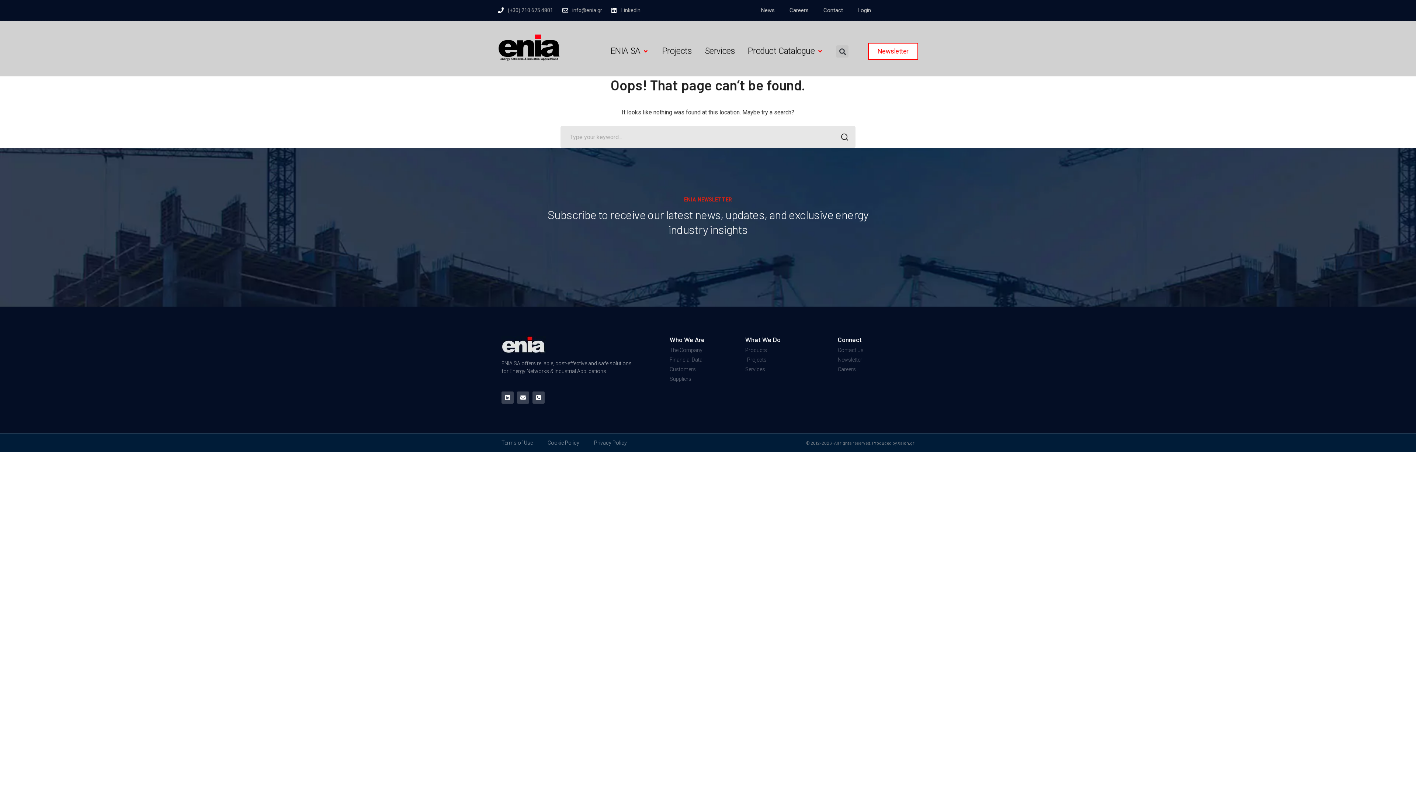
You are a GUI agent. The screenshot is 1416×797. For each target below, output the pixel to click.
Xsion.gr (906, 442)
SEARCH (844, 136)
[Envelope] (523, 397)
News (768, 10)
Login (864, 10)
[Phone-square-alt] (538, 397)
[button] (630, 51)
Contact (833, 10)
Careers (799, 10)
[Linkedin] (508, 397)
